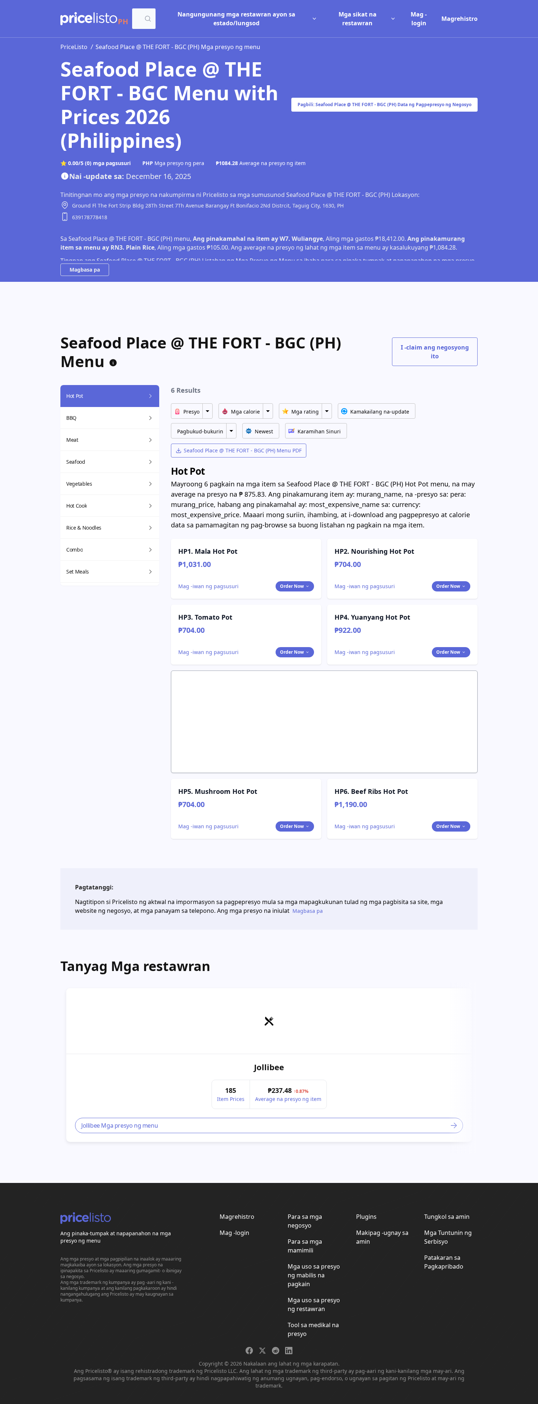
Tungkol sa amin (447, 1217)
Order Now (292, 586)
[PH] (88, 18)
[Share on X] (262, 1350)
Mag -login (419, 18)
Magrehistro (459, 19)
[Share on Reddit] (275, 1350)
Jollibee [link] (269, 1066)
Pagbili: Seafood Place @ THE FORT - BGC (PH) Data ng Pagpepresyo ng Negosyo (384, 104)
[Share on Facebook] (249, 1350)
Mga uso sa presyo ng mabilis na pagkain (314, 1275)
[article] (269, 1065)
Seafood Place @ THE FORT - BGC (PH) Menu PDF (243, 450)
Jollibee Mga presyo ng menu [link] (119, 1125)
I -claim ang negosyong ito (435, 351)
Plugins (366, 1217)
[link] (269, 1021)
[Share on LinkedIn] (288, 1350)
